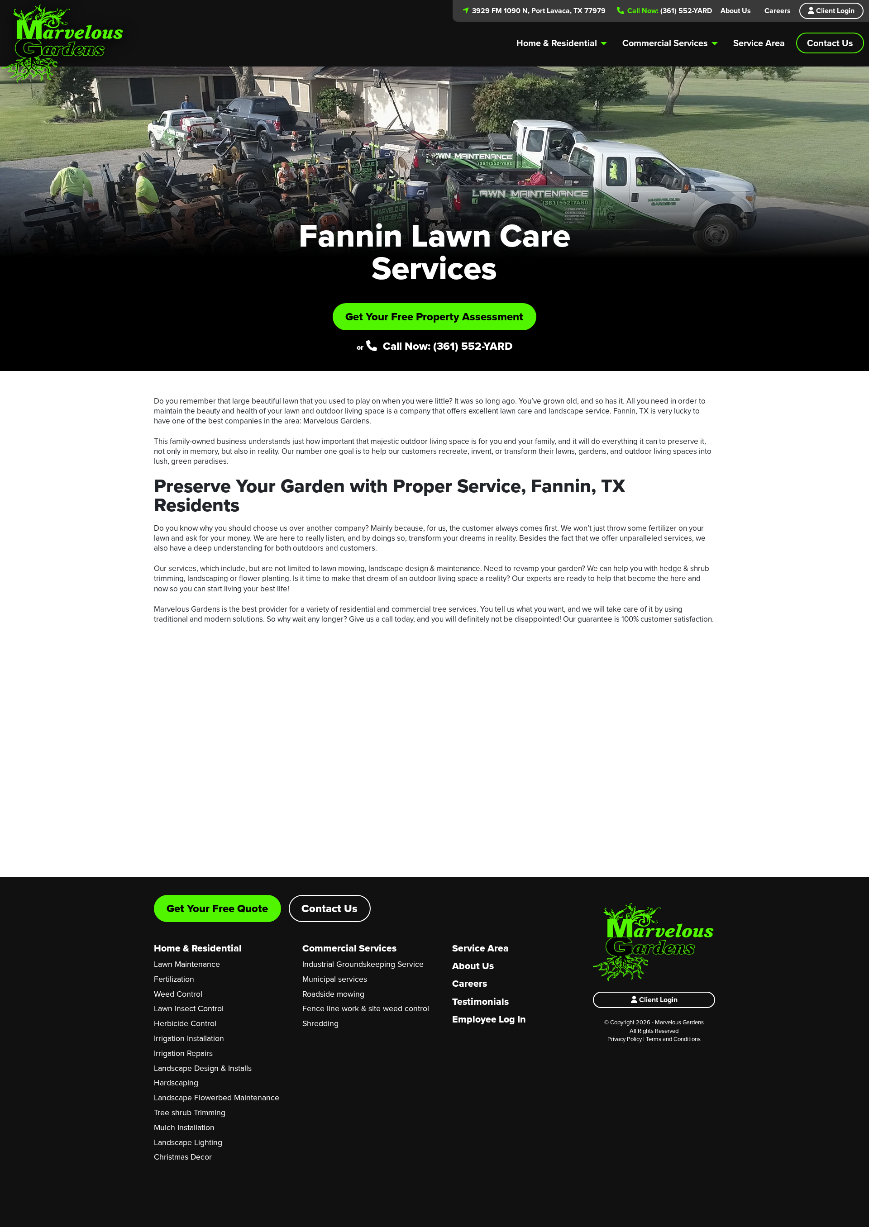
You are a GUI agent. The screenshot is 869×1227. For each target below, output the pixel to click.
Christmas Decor (183, 1156)
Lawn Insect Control (189, 1008)
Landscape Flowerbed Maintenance (216, 1097)
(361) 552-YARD (668, 10)
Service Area (759, 42)
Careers (777, 10)
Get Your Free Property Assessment (434, 316)
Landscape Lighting (188, 1142)
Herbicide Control (185, 1023)
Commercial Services (349, 948)
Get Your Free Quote (217, 908)
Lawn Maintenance (187, 964)
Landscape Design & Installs (203, 1068)
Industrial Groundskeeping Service (363, 964)
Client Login (834, 10)
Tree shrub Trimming (189, 1112)
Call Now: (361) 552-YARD (446, 346)
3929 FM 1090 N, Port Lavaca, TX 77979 (538, 10)
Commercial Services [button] (665, 42)
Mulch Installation (184, 1127)
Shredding (320, 1023)
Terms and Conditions (673, 1039)
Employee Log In (489, 1019)
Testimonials (480, 1001)
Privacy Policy (624, 1039)
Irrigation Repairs (183, 1053)
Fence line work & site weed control (365, 1008)
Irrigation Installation (189, 1038)
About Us (736, 10)
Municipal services (334, 978)
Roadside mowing (333, 993)
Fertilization (174, 978)
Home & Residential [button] (556, 42)
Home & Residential (198, 948)
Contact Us (830, 42)
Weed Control (178, 993)
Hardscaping (176, 1082)
